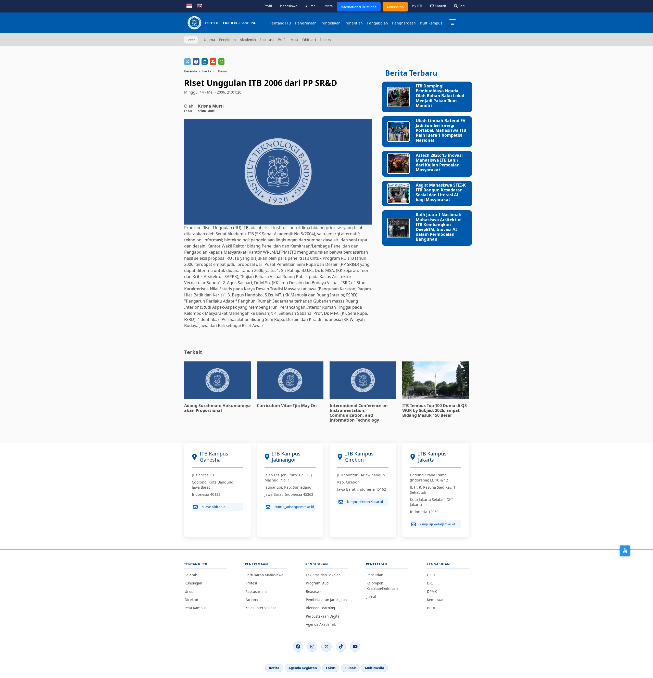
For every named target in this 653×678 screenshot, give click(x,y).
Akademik (248, 39)
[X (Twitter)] (326, 647)
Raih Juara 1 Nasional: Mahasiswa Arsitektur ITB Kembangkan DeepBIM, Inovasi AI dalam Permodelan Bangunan (438, 227)
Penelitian (354, 22)
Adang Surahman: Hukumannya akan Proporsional (217, 408)
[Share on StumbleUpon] (213, 61)
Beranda (190, 71)
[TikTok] (341, 647)
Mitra (329, 6)
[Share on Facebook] (196, 61)
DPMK (432, 591)
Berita (206, 71)
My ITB (417, 6)
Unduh (190, 591)
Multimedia (374, 668)
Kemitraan (435, 599)
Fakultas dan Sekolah (323, 574)
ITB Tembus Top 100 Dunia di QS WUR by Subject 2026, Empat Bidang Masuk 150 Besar (434, 410)
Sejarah (191, 574)
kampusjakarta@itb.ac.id (437, 524)
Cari (461, 6)
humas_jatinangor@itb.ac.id (294, 507)
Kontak (440, 6)
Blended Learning (320, 607)
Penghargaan (404, 22)
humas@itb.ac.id (213, 507)
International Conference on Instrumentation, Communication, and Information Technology (359, 413)
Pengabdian (377, 22)
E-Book (350, 668)
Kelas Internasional (261, 607)
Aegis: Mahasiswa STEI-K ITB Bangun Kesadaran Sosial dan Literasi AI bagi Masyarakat (441, 192)
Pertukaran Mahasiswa (264, 574)
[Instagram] (312, 647)
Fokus (330, 668)
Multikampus (431, 22)
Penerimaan (306, 22)
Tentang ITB (280, 22)
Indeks (325, 39)
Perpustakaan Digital (323, 616)
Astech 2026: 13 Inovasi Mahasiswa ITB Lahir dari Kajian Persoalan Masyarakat (439, 162)
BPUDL (432, 607)
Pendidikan (331, 22)
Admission (395, 7)
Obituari (309, 39)
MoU (294, 39)
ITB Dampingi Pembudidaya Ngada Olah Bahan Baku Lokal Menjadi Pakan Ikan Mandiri (440, 95)
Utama (209, 39)
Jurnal (371, 596)
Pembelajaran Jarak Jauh (326, 599)
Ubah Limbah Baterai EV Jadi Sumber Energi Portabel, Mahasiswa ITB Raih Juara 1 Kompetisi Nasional (441, 130)
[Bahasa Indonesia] (189, 5)
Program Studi (318, 583)
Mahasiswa (288, 6)
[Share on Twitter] (187, 61)
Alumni (311, 6)
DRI (430, 583)
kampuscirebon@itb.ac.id (365, 502)
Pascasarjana (256, 591)
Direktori (192, 599)
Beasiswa (314, 591)
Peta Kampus (195, 607)
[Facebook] (298, 647)
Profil (267, 6)
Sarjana (251, 599)
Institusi (267, 39)
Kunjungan (193, 583)
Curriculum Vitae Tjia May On (287, 405)
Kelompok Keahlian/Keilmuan (382, 586)
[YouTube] (355, 647)
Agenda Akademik (321, 624)
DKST (431, 574)
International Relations (358, 7)
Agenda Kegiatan (302, 668)
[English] (199, 5)
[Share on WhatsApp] (221, 61)
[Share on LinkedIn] (205, 61)
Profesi (251, 583)
